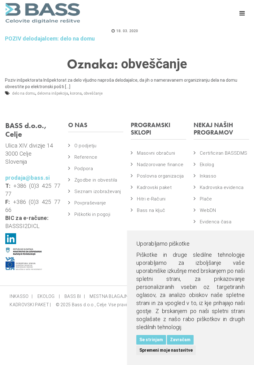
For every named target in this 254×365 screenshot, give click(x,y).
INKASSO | (21, 296)
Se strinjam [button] (151, 339)
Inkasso (208, 176)
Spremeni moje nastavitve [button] (166, 350)
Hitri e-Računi (151, 199)
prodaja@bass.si (27, 177)
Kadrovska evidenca (221, 187)
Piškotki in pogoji (92, 214)
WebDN (208, 210)
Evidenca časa (215, 222)
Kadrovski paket (154, 187)
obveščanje (93, 93)
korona (76, 93)
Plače (206, 199)
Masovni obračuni (156, 153)
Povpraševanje (90, 203)
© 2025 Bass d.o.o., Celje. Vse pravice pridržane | (105, 304)
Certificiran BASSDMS (223, 153)
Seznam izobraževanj (97, 191)
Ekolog (207, 164)
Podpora (83, 168)
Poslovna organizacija (160, 176)
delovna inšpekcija (52, 93)
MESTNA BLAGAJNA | (112, 296)
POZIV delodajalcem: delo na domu (50, 38)
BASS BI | (74, 296)
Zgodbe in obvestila (95, 180)
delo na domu (23, 93)
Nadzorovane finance (160, 164)
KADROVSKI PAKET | (30, 304)
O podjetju (85, 145)
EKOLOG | (48, 296)
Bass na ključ (151, 210)
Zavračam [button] (180, 339)
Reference (86, 157)
